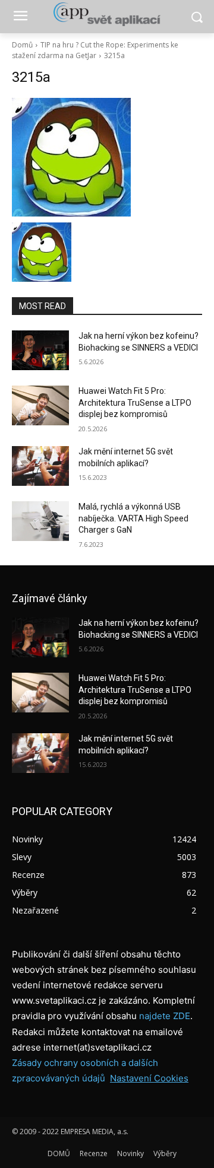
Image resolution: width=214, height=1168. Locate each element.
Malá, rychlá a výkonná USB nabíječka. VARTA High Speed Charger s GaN (133, 518)
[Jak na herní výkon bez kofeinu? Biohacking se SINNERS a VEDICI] (40, 350)
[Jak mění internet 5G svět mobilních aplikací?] (40, 466)
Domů (22, 45)
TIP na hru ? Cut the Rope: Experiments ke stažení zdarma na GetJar (95, 50)
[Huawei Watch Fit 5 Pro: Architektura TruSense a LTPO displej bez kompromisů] (40, 405)
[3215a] (107, 157)
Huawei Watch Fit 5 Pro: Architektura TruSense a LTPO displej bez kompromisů (134, 402)
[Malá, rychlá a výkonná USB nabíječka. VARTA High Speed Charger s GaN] (40, 521)
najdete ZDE (164, 1015)
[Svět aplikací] (107, 14)
